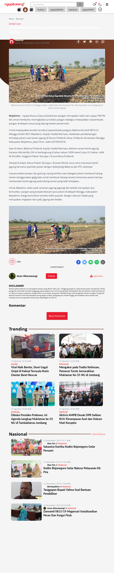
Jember (14, 364)
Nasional (73, 9)
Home (11, 19)
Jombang (15, 412)
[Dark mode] (100, 4)
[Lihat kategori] (100, 9)
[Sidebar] (107, 4)
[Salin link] (103, 41)
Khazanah (64, 364)
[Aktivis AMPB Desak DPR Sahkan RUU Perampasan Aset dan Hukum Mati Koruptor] (81, 394)
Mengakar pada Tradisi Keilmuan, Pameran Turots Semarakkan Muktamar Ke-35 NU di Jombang (79, 371)
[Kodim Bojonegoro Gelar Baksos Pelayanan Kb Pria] (26, 468)
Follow (51, 276)
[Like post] (12, 261)
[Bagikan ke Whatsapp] (97, 41)
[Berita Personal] (25, 9)
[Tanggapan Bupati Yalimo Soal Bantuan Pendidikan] (26, 490)
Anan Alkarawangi (27, 276)
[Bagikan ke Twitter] (84, 41)
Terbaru (41, 9)
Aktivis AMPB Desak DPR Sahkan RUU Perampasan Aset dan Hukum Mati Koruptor (80, 419)
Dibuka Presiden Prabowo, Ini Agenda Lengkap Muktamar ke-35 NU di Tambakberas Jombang (32, 419)
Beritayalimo (53, 486)
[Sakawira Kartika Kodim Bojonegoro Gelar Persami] (26, 447)
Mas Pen (51, 443)
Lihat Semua (98, 434)
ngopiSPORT (88, 9)
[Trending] (19, 9)
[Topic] (31, 9)
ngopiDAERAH (56, 9)
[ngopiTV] (94, 4)
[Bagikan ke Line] (90, 41)
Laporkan (98, 276)
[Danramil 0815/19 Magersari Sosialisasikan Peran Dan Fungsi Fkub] (26, 512)
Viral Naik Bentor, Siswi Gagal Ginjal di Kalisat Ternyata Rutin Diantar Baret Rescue (30, 371)
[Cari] (80, 4)
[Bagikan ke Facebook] (78, 41)
